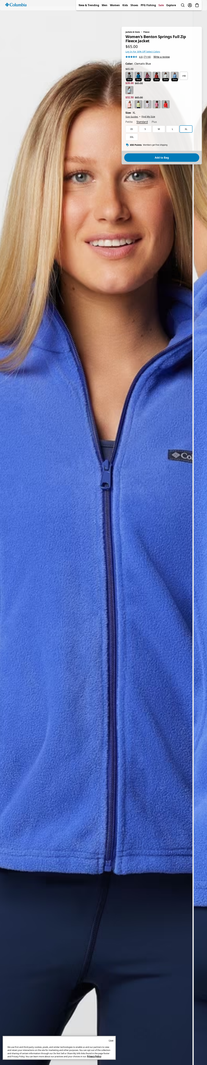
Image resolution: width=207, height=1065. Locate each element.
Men (104, 17)
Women (115, 17)
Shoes (134, 17)
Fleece (146, 32)
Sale (161, 17)
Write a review (161, 57)
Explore (171, 17)
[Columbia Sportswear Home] (16, 16)
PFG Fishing (148, 17)
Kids (125, 17)
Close (111, 1040)
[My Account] (189, 16)
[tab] (129, 122)
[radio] (129, 76)
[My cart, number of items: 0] (197, 16)
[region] (103, 535)
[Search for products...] (182, 16)
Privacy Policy (94, 1056)
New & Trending (89, 17)
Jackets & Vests (132, 32)
